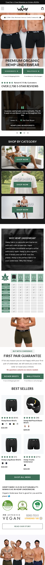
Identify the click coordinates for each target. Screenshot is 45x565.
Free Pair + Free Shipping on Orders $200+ (22, 2)
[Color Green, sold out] (13, 424)
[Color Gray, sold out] (17, 424)
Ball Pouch (32, 71)
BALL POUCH (33, 376)
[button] (2, 8)
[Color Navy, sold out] (10, 424)
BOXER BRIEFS (10, 71)
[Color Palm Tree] (6, 424)
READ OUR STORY (22, 526)
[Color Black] (2, 424)
